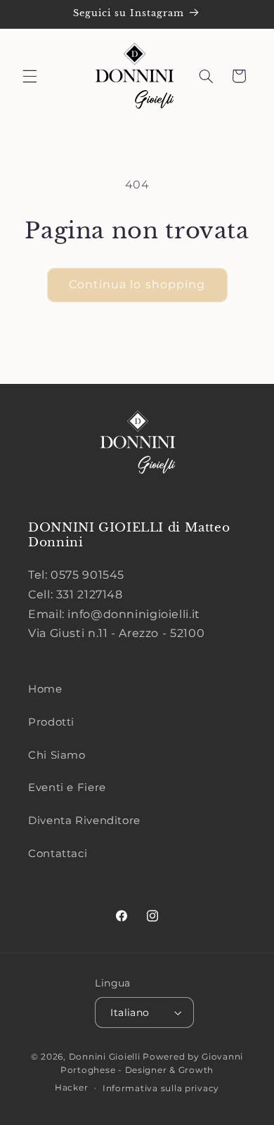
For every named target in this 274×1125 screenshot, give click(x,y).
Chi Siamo (57, 755)
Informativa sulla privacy (161, 1088)
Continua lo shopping (137, 284)
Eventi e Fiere (67, 787)
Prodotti (51, 722)
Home (45, 689)
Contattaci (57, 853)
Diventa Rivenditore (84, 820)
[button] (29, 76)
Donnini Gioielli (106, 1057)
